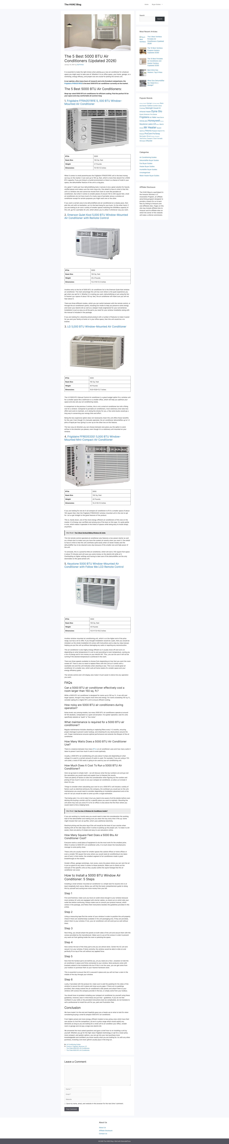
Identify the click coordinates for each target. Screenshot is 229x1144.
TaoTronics (143, 138)
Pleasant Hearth (157, 131)
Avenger (149, 103)
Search (142, 15)
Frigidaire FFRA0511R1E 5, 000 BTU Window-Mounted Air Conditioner (93, 102)
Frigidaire (75, 1046)
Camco (149, 106)
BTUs (95, 749)
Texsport (150, 138)
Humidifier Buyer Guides (148, 169)
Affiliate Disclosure (105, 1130)
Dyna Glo (156, 111)
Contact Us (103, 1134)
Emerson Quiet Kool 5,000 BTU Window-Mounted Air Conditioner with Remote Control (96, 216)
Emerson (69, 1046)
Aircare (141, 103)
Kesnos (162, 121)
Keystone (81, 1046)
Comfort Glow (157, 106)
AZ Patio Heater (156, 103)
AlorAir (144, 103)
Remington (143, 136)
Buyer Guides (156, 4)
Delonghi (149, 108)
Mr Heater (150, 127)
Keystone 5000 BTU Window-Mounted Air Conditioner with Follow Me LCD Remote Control (94, 565)
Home (146, 4)
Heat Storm (160, 117)
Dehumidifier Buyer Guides (149, 160)
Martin (157, 124)
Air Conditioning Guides (73, 1044)
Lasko (150, 124)
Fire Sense (153, 114)
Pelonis (148, 131)
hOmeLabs (143, 121)
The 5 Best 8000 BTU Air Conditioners (78, 1050)
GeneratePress (126, 1141)
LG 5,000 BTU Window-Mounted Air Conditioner (96, 326)
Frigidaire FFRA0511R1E (73, 83)
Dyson (142, 114)
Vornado (159, 138)
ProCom (148, 133)
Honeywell (154, 120)
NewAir (159, 128)
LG (86, 1046)
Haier (154, 117)
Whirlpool (143, 141)
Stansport (157, 136)
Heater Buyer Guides (147, 166)
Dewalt (156, 108)
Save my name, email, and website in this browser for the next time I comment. (94, 1103)
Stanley (152, 136)
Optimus (142, 131)
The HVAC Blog (72, 4)
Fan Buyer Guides (146, 163)
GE (150, 117)
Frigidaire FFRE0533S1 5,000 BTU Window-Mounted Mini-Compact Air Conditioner (92, 438)
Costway (142, 108)
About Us (102, 1127)
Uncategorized (145, 172)
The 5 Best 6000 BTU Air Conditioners (78, 1048)
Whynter (149, 141)
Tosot (155, 138)
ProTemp (156, 134)
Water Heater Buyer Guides (149, 175)
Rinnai (149, 136)
